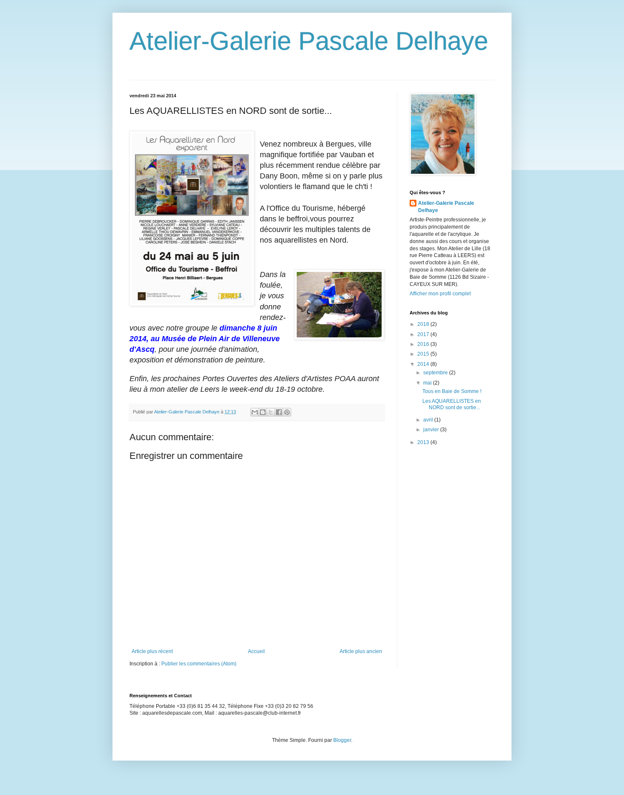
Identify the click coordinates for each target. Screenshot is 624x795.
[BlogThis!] (263, 412)
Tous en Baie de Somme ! (451, 391)
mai (428, 383)
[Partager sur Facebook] (279, 412)
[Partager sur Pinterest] (287, 412)
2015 (423, 354)
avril (428, 420)
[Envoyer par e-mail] (254, 412)
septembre (436, 373)
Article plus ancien (361, 651)
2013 (423, 442)
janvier (431, 430)
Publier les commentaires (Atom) (198, 664)
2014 (423, 364)
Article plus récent (152, 651)
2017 (423, 334)
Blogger (342, 740)
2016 (423, 344)
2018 (423, 324)
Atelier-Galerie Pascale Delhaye (308, 41)
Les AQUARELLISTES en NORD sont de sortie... (451, 404)
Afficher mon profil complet (440, 294)
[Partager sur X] (271, 412)
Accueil (256, 651)
